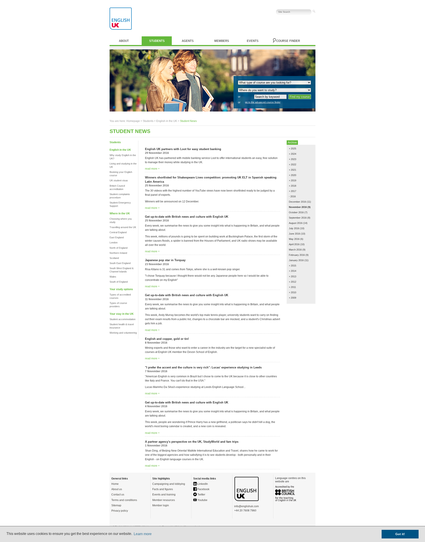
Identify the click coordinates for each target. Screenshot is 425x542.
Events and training (164, 494)
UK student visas (119, 180)
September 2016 (298, 217)
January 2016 (296, 260)
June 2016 (294, 233)
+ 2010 (292, 292)
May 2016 (294, 239)
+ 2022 (292, 164)
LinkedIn (202, 483)
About (124, 41)
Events (253, 41)
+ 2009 (292, 297)
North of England (119, 248)
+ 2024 (292, 154)
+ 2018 (292, 185)
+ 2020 (292, 175)
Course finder (288, 41)
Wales (113, 276)
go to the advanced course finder (262, 102)
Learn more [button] (143, 534)
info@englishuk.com (246, 506)
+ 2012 (292, 281)
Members (221, 41)
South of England (119, 281)
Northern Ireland (118, 253)
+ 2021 (292, 169)
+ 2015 (292, 265)
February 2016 (297, 255)
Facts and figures (162, 489)
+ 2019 (292, 180)
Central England (118, 232)
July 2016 (294, 228)
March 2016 (295, 249)
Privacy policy (119, 510)
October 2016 (296, 212)
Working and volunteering (123, 332)
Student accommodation (122, 319)
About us (116, 489)
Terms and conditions (124, 500)
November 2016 (298, 207)
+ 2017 (292, 191)
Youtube (202, 500)
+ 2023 (292, 159)
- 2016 (292, 196)
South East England (120, 263)
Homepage (133, 121)
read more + (152, 168)
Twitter (201, 494)
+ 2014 (292, 271)
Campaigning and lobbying (168, 483)
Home (115, 483)
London (114, 242)
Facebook (203, 489)
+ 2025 (292, 148)
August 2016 (295, 223)
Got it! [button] (400, 534)
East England (117, 237)
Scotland (114, 258)
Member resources (163, 500)
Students (157, 41)
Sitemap (116, 505)
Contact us (117, 494)
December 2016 (297, 201)
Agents (188, 41)
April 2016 (294, 244)
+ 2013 (292, 276)
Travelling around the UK (123, 227)
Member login (160, 505)
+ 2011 (292, 287)
